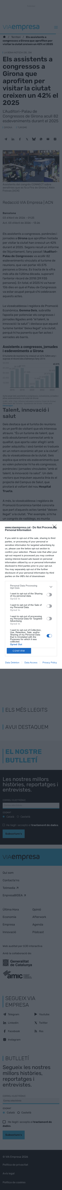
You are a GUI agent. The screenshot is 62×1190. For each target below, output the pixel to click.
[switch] (49, 594)
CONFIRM (19, 651)
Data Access (30, 662)
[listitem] (31, 586)
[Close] (55, 528)
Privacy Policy (49, 662)
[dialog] (31, 595)
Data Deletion (12, 662)
